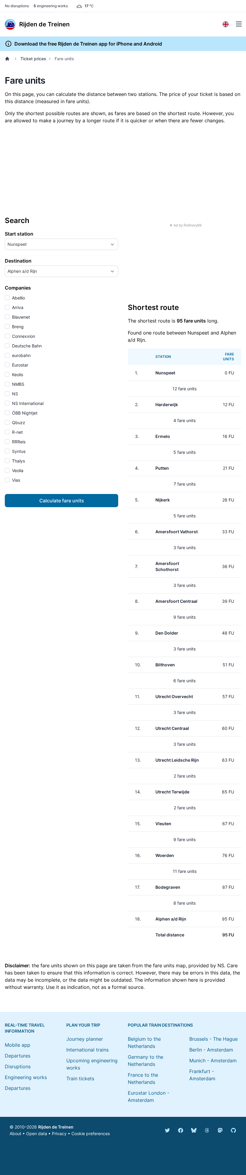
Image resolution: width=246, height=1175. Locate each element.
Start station (19, 234)
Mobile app (17, 1045)
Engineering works (26, 1077)
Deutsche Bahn (26, 345)
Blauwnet (20, 317)
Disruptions (18, 1066)
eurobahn (21, 355)
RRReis (18, 441)
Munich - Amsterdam (213, 1060)
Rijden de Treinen (56, 1126)
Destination (18, 261)
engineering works (51, 6)
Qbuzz (18, 422)
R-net (17, 432)
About (15, 1133)
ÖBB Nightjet (24, 412)
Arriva (17, 307)
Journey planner (84, 1039)
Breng (17, 326)
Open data (36, 1133)
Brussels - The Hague (213, 1039)
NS (14, 393)
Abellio (18, 297)
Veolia (17, 470)
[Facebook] (181, 1130)
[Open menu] (238, 24)
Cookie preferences (90, 1133)
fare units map (169, 965)
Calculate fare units (61, 501)
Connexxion (23, 336)
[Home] (8, 58)
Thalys (18, 460)
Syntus (18, 451)
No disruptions (17, 6)
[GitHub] (233, 1130)
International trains (87, 1050)
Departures (17, 1056)
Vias (15, 480)
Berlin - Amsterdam (211, 1050)
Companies (18, 288)
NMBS (17, 384)
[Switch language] (225, 24)
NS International (27, 403)
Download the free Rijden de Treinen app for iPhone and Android (88, 44)
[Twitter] (167, 1130)
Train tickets (80, 1078)
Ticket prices (33, 58)
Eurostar (19, 364)
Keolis (17, 374)
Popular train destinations (160, 1025)
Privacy (59, 1133)
